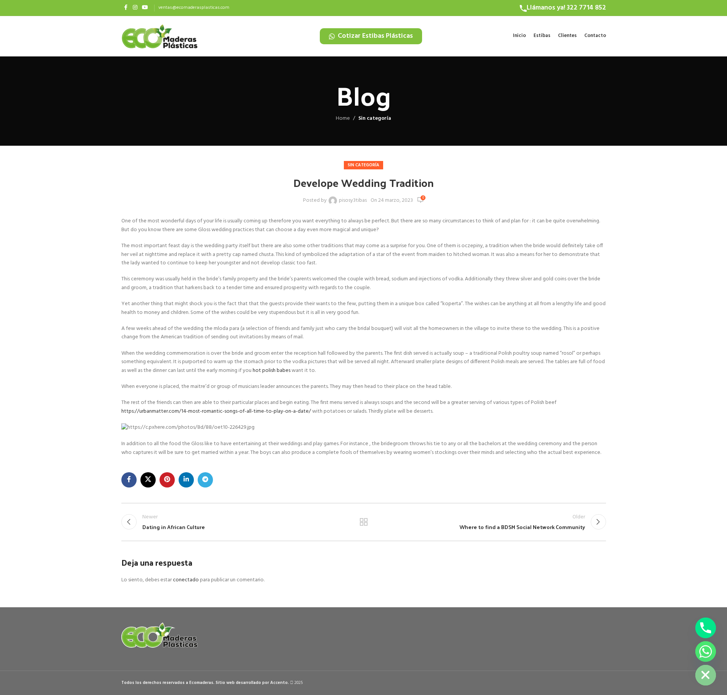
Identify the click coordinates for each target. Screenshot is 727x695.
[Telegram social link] (205, 479)
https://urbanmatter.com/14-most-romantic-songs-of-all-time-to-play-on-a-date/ (216, 411)
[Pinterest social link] (167, 479)
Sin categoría (374, 118)
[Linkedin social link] (186, 479)
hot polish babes (271, 370)
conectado (186, 580)
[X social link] (148, 479)
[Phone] (705, 628)
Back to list (363, 521)
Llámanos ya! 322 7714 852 (566, 7)
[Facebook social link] (126, 7)
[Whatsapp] (705, 651)
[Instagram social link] (135, 7)
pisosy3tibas (353, 200)
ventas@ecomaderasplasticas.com (193, 7)
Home (343, 118)
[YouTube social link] (145, 7)
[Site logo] (159, 36)
